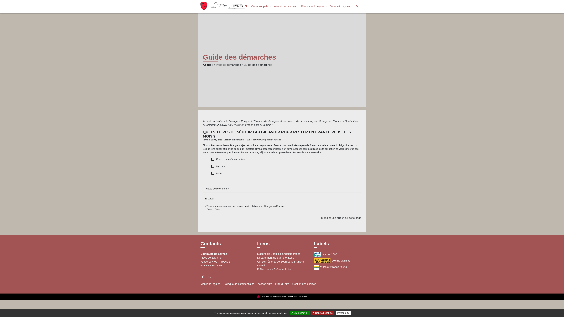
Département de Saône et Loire (275, 257)
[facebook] (204, 277)
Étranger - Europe (239, 121)
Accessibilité (264, 284)
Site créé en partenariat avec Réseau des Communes (284, 297)
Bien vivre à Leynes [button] (313, 6)
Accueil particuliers (214, 121)
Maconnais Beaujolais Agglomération (279, 253)
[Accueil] (218, 6)
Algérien (218, 166)
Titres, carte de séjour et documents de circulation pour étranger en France (297, 121)
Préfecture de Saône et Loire (274, 269)
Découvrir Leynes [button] (340, 6)
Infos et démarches (228, 64)
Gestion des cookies (304, 284)
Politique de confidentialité (239, 284)
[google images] (211, 277)
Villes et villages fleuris (333, 266)
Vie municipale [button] (260, 6)
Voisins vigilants (341, 260)
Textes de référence (216, 188)
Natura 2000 (330, 254)
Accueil (208, 64)
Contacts (210, 243)
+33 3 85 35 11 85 (211, 265)
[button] (246, 6)
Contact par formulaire (214, 269)
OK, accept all (300, 313)
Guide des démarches (258, 64)
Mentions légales (210, 284)
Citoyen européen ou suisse (228, 159)
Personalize (343, 313)
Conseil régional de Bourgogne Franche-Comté (281, 263)
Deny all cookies (324, 313)
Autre (216, 173)
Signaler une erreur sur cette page (341, 217)
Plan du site (282, 284)
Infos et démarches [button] (285, 6)
